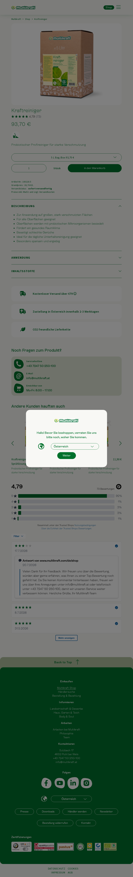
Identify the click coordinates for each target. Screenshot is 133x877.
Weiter (67, 455)
